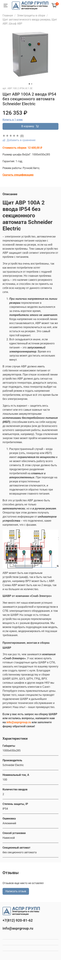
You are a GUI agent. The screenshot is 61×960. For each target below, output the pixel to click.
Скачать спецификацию (18, 174)
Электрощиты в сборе (31, 15)
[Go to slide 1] (29, 83)
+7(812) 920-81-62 (18, 920)
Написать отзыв (15, 891)
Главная (8, 15)
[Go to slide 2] (31, 83)
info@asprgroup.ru (18, 928)
